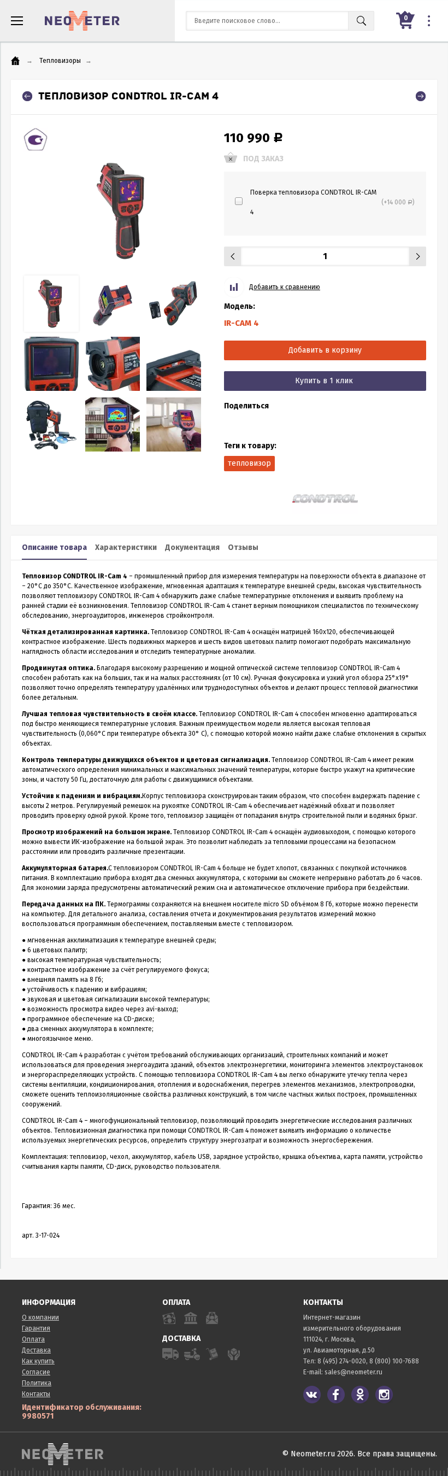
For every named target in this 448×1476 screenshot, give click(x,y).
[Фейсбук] (336, 1394)
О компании (40, 1317)
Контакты (36, 1394)
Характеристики (126, 547)
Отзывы (243, 547)
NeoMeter (82, 21)
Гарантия (36, 1328)
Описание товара (54, 547)
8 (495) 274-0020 (341, 1361)
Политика (36, 1383)
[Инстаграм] (384, 1394)
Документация (192, 547)
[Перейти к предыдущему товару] (27, 96)
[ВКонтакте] (312, 1394)
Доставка (36, 1350)
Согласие (36, 1372)
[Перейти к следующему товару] (420, 96)
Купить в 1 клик (324, 380)
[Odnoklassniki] (360, 1394)
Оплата (33, 1339)
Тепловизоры (60, 61)
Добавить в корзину (325, 350)
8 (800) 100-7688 (394, 1361)
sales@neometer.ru (353, 1372)
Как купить (38, 1361)
